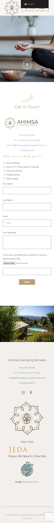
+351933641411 (27, 150)
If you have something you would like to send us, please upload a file (25, 257)
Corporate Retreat (14, 171)
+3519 (22, 383)
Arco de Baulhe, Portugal (27, 140)
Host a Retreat (13, 163)
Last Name (8, 200)
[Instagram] (23, 392)
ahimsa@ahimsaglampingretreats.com (27, 145)
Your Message (9, 232)
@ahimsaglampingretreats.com (29, 378)
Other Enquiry (12, 178)
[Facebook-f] (30, 392)
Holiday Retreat (13, 174)
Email (5, 216)
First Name (8, 184)
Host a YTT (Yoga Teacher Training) (22, 167)
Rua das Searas (27, 135)
